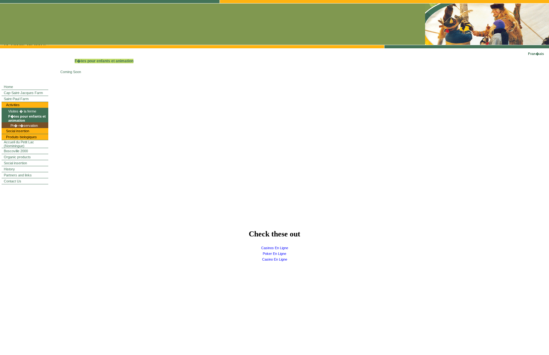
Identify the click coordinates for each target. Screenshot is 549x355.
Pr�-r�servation (24, 125)
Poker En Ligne (274, 254)
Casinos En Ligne (274, 248)
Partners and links (18, 175)
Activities (13, 105)
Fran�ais (536, 54)
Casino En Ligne (274, 259)
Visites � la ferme (22, 111)
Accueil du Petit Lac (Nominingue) (19, 144)
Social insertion (17, 131)
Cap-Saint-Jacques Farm (23, 93)
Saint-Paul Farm (16, 99)
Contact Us (12, 181)
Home (8, 87)
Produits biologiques (21, 137)
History (9, 169)
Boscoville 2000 (16, 151)
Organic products (17, 157)
